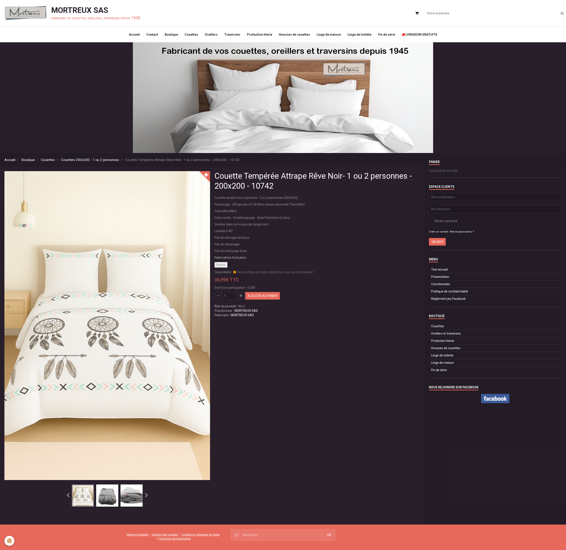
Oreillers (211, 34)
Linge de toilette (359, 34)
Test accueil (439, 269)
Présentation (440, 277)
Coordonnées (440, 284)
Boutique (171, 34)
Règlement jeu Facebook (448, 298)
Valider (437, 242)
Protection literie (259, 34)
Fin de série (386, 34)
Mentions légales (137, 534)
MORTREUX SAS (246, 310)
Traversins (232, 34)
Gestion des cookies (165, 534)
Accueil (134, 34)
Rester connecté (445, 221)
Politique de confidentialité (449, 291)
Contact (152, 34)
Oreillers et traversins (446, 333)
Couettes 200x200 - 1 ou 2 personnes (90, 160)
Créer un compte (438, 231)
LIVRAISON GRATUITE (421, 34)
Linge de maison (329, 34)
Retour (221, 265)
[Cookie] (9, 541)
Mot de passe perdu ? (462, 231)
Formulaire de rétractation (174, 538)
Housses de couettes (294, 34)
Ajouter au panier (262, 296)
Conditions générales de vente (201, 534)
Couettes (191, 34)
